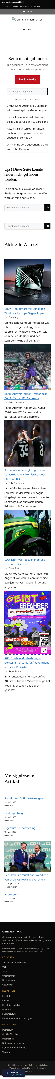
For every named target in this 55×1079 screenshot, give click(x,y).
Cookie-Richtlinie (10, 1034)
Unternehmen (8, 975)
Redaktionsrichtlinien (12, 1005)
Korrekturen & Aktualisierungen (23, 798)
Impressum (24, 6)
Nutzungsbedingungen (13, 1043)
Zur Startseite (27, 79)
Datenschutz (8, 1038)
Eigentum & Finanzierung (19, 828)
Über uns (5, 6)
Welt (4, 967)
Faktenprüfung (13, 813)
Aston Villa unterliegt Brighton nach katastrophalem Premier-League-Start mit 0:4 (25, 133)
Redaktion (35, 6)
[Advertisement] (27, 731)
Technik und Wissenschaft (14, 962)
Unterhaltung (8, 980)
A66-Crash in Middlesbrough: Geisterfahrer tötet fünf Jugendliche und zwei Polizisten (26, 663)
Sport (5, 971)
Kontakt (14, 6)
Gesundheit (7, 984)
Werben (6, 1052)
